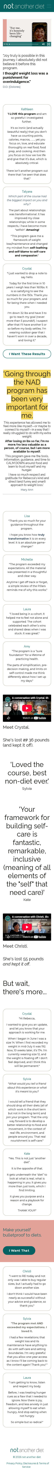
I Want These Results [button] (27, 354)
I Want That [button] (19, 1250)
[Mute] (43, 44)
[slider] (24, 44)
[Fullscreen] (48, 44)
